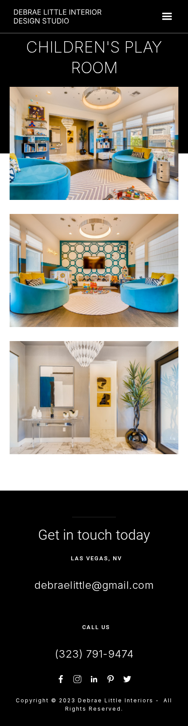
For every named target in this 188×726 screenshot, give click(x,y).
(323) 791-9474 (94, 654)
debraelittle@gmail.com (94, 585)
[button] (167, 16)
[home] (55, 16)
